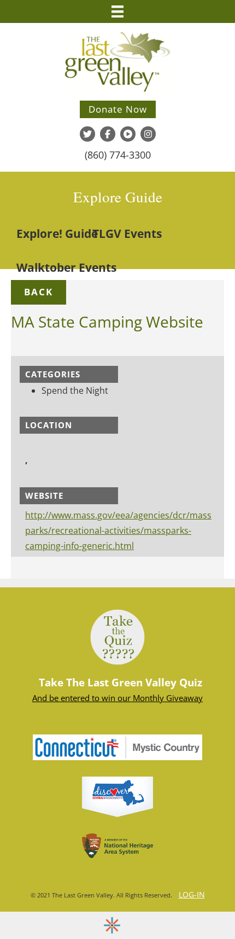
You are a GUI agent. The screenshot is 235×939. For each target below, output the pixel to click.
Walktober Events (66, 267)
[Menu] (117, 11)
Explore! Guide (57, 233)
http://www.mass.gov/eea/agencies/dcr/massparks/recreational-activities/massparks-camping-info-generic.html (118, 530)
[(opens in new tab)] (117, 746)
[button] (38, 292)
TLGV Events (127, 233)
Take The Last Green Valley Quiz (120, 682)
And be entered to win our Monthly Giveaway (117, 697)
